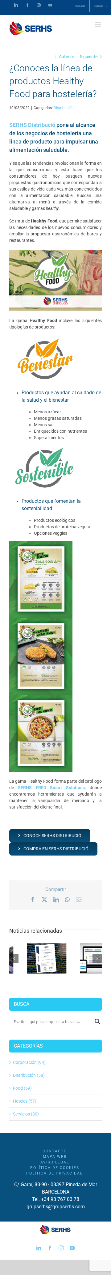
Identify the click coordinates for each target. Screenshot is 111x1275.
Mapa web (55, 1157)
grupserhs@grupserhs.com (56, 1207)
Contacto (55, 1151)
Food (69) (22, 1088)
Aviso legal (54, 1162)
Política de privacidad (54, 1173)
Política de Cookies (54, 1168)
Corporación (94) (29, 1062)
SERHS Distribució (32, 125)
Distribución (64, 108)
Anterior (66, 56)
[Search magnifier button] (97, 1021)
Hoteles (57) (24, 1101)
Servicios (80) (26, 1114)
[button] (13, 958)
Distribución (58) (29, 1075)
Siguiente (88, 56)
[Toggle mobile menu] (98, 24)
